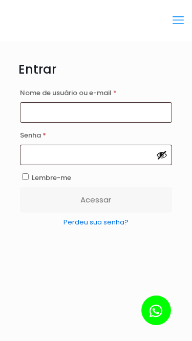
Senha (53, 134)
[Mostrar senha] (161, 155)
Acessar (95, 199)
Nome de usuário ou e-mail (88, 92)
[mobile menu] (178, 20)
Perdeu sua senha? (96, 222)
